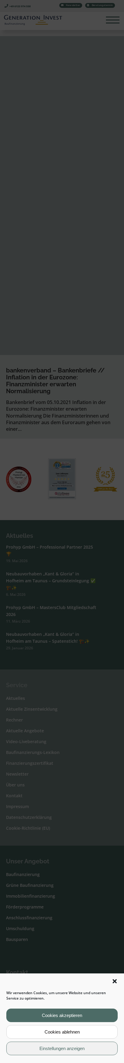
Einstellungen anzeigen (62, 1048)
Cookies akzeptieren (62, 1015)
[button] (115, 981)
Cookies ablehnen (62, 1031)
